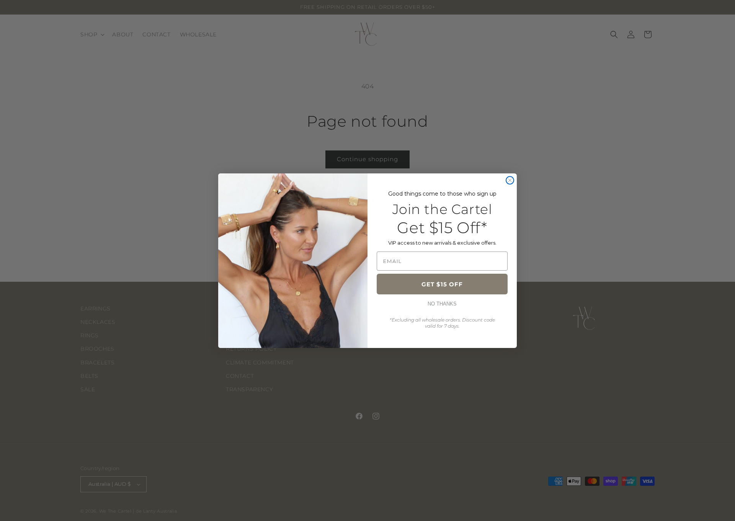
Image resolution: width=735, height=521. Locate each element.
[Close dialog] (510, 180)
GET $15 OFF (442, 284)
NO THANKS (442, 304)
